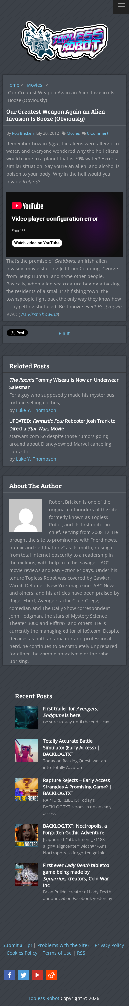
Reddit (51, 975)
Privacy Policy (109, 945)
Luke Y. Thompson (36, 410)
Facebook (9, 975)
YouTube (37, 975)
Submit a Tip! (17, 945)
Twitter (23, 975)
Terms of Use (57, 953)
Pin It (64, 333)
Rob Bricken (23, 133)
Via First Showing (39, 314)
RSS (81, 953)
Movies (34, 85)
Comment (97, 133)
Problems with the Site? (63, 945)
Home (12, 85)
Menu (121, 7)
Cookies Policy (22, 953)
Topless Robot (43, 998)
